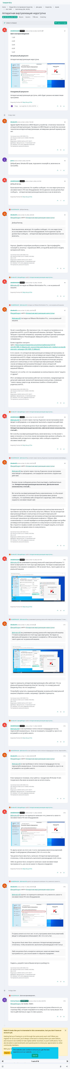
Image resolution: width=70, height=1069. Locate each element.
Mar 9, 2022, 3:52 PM (24, 161)
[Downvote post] (64, 106)
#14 (65, 813)
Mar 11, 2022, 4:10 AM (28, 625)
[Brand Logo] (7, 2)
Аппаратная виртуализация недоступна (40, 218)
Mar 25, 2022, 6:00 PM (40, 1001)
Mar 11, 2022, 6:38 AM (36, 813)
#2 (65, 122)
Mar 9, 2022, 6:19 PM (35, 181)
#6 (65, 282)
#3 (65, 161)
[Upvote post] (57, 106)
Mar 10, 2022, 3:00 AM (28, 215)
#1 (65, 31)
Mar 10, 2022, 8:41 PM (36, 560)
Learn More (36, 1052)
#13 (65, 756)
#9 (65, 463)
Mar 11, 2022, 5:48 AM (36, 726)
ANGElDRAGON (14, 31)
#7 (65, 310)
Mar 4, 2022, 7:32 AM (27, 122)
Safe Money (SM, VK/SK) (10, 17)
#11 (65, 625)
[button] (2, 1066)
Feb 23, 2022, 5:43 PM (36, 31)
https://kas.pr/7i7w (27, 102)
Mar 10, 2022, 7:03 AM (36, 282)
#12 (65, 726)
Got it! (35, 1055)
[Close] (65, 1030)
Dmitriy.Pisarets (15, 1001)
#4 (65, 181)
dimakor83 (13, 122)
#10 (65, 560)
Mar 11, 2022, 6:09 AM (28, 756)
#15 (65, 887)
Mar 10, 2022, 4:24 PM (28, 310)
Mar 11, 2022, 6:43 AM (28, 887)
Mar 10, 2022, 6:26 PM (28, 463)
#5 (65, 215)
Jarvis (12, 161)
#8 (65, 417)
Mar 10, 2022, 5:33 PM (36, 417)
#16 (65, 1001)
